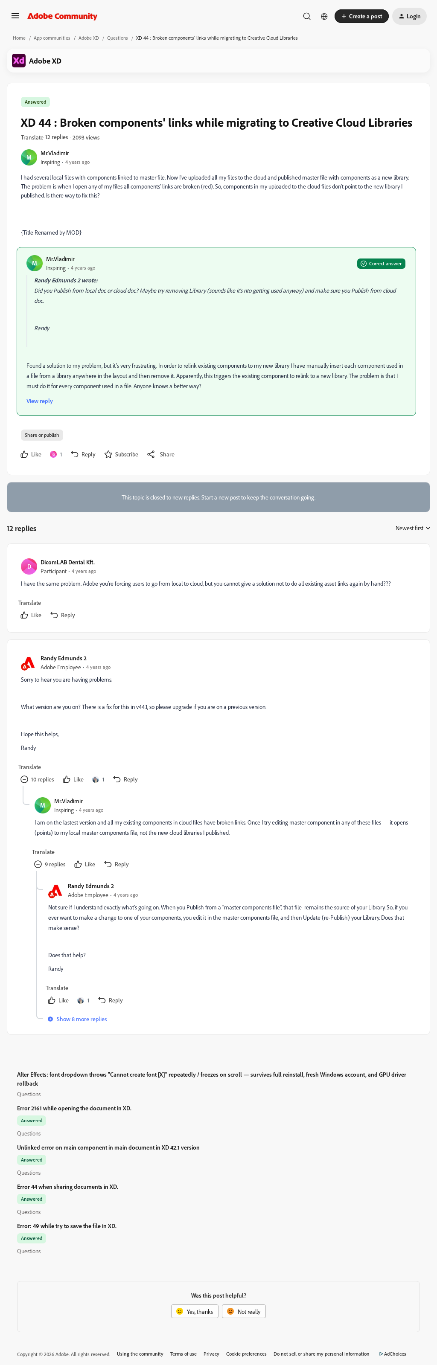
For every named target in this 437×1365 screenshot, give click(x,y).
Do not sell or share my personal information (322, 1353)
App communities (52, 38)
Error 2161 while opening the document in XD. (74, 1108)
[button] (15, 18)
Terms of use (183, 1353)
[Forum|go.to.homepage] (62, 16)
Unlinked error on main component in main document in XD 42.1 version (108, 1147)
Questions (117, 38)
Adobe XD (89, 38)
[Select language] (324, 16)
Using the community (140, 1353)
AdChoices (395, 1353)
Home (19, 38)
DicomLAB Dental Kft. (68, 562)
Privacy (211, 1353)
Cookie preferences (246, 1353)
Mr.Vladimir (55, 153)
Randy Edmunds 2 (64, 658)
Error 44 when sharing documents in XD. (67, 1186)
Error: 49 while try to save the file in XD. (67, 1225)
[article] (218, 590)
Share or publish (42, 435)
